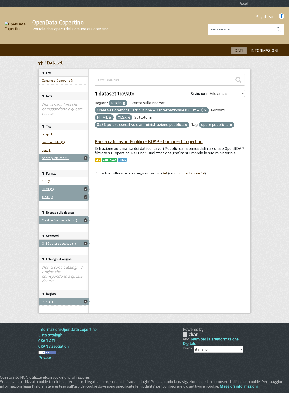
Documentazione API (190, 173)
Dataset (55, 62)
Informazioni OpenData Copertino (67, 329)
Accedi (244, 3)
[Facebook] (281, 17)
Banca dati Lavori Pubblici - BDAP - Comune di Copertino (149, 141)
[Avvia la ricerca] (278, 29)
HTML (122, 160)
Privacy (44, 357)
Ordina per (198, 93)
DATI (239, 50)
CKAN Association (53, 346)
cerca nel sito (220, 29)
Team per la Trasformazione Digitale (211, 341)
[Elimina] (124, 103)
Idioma (187, 348)
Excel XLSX (109, 160)
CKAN (190, 334)
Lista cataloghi (50, 335)
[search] (238, 79)
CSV (98, 160)
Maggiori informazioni (239, 386)
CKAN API (46, 341)
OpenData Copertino (70, 25)
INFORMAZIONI (264, 50)
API (165, 173)
